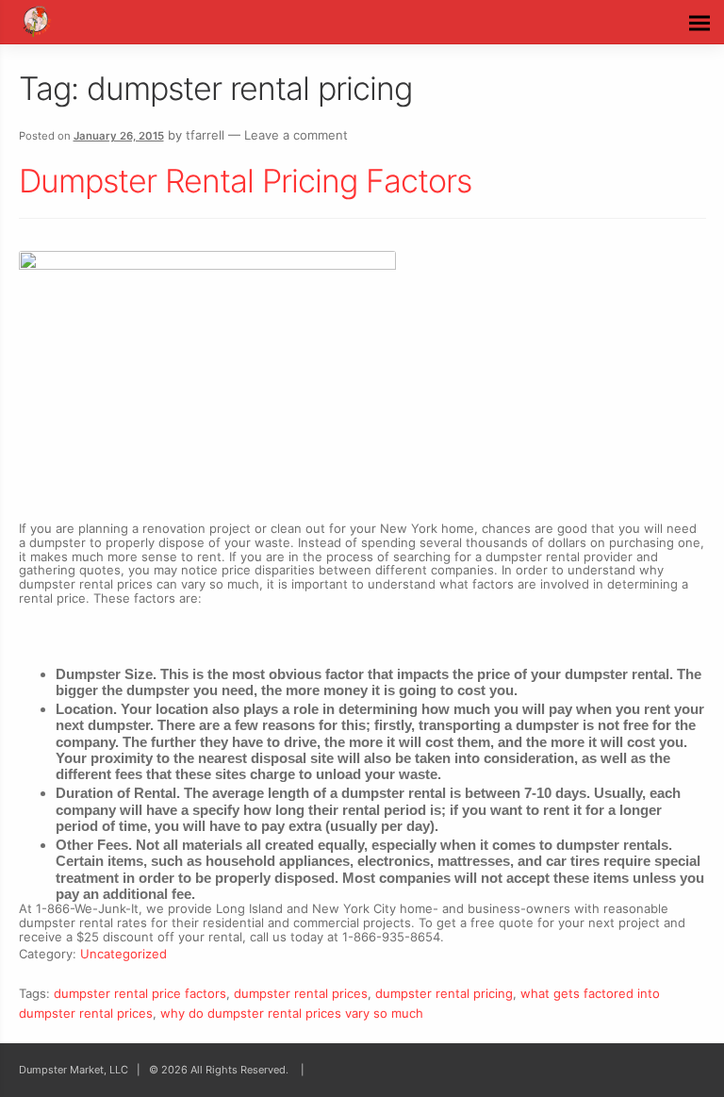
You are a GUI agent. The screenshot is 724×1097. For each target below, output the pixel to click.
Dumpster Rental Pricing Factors (245, 180)
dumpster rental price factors (140, 993)
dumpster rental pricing (444, 993)
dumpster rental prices (301, 993)
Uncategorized (123, 953)
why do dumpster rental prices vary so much (291, 1013)
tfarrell (205, 134)
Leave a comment (296, 134)
